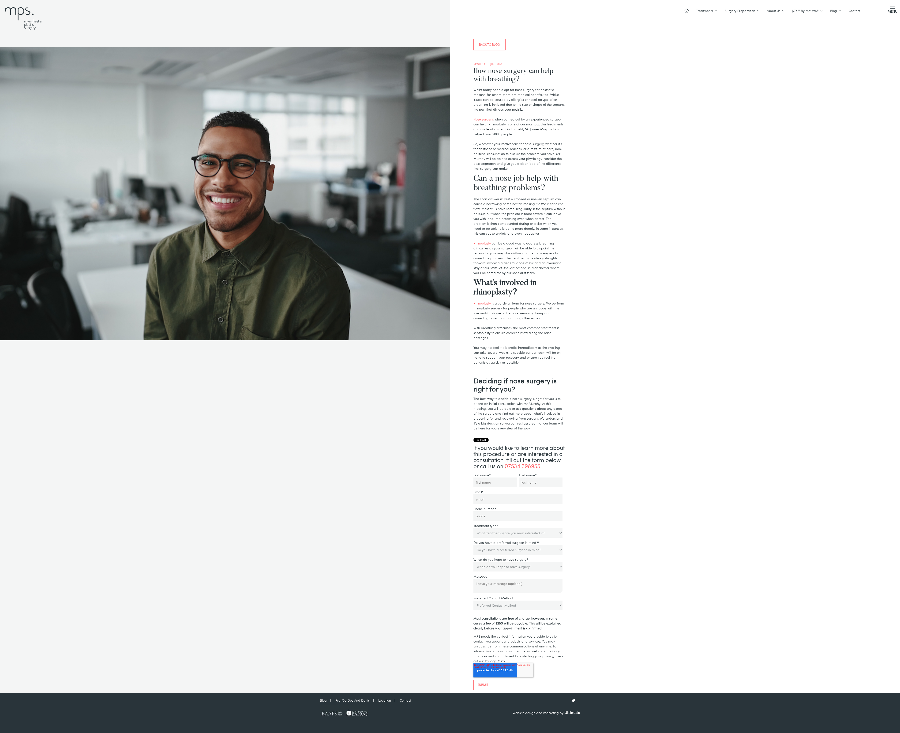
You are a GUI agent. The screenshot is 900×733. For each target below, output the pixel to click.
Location (384, 700)
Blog (323, 700)
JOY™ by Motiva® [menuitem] (805, 10)
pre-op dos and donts (352, 700)
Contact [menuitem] (854, 10)
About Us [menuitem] (773, 10)
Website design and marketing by (546, 712)
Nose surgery (483, 119)
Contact (405, 700)
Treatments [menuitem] (704, 10)
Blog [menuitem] (833, 10)
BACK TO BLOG (489, 44)
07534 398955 (522, 466)
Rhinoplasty (482, 243)
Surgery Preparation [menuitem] (740, 10)
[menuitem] (686, 10)
